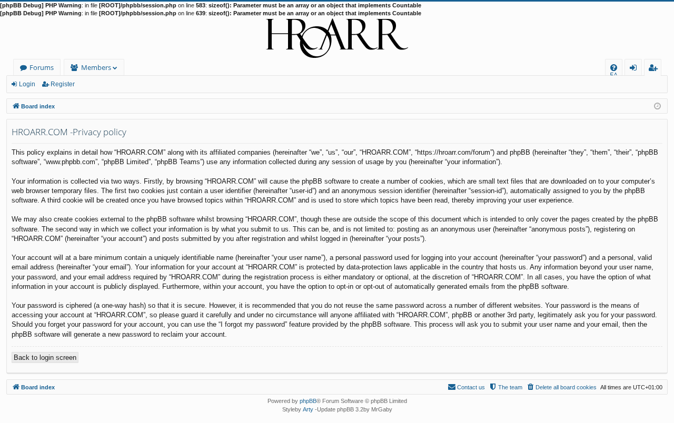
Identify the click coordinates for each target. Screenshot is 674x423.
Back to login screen (45, 357)
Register (63, 84)
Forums (41, 67)
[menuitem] (614, 67)
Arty (308, 409)
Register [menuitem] (655, 69)
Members (96, 67)
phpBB (308, 401)
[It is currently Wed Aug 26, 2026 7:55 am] (657, 105)
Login (27, 84)
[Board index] (337, 38)
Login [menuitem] (635, 69)
